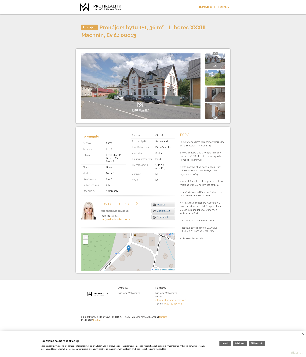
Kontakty (223, 7)
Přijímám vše (257, 343)
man (97, 320)
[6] (215, 110)
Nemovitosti (207, 7)
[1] (215, 94)
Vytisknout (162, 217)
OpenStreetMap (168, 269)
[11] (215, 61)
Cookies (163, 317)
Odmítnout (239, 343)
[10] (140, 86)
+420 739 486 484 (173, 303)
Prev (215, 53)
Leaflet (156, 269)
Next (215, 117)
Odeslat (161, 204)
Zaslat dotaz (163, 211)
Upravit (225, 343)
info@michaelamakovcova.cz (115, 219)
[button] (129, 248)
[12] (215, 77)
